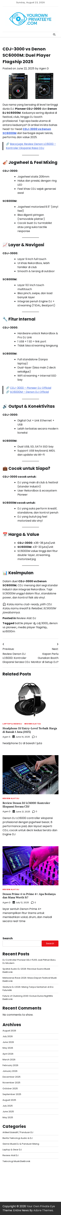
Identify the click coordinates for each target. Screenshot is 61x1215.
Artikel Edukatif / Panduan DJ (18, 1132)
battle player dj (25, 623)
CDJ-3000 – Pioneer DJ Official (30, 388)
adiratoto (9, 1178)
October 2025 (10, 1088)
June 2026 (8, 1042)
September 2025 (12, 1094)
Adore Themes (43, 1210)
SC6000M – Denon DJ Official (29, 392)
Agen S (6, 736)
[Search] (54, 34)
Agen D (44, 68)
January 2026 (10, 1071)
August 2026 (9, 1030)
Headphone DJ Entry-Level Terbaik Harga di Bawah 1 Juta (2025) (30, 730)
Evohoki (22, 1170)
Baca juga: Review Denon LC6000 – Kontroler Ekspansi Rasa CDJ (31, 146)
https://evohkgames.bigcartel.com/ (27, 1174)
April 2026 (8, 1053)
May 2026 (8, 1047)
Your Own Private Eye (41, 1206)
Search (8, 938)
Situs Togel (10, 1170)
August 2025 (9, 1100)
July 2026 (8, 1036)
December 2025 (12, 1076)
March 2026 (9, 1059)
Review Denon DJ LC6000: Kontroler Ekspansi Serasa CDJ (26, 804)
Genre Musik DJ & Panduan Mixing (21, 1143)
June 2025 (8, 1111)
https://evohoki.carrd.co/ (20, 1186)
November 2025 (11, 1082)
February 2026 (10, 1065)
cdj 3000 (42, 623)
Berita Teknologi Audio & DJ (18, 1138)
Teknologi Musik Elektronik (16, 1161)
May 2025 (8, 1117)
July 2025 (8, 1105)
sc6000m (9, 631)
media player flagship (32, 627)
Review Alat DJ (26, 618)
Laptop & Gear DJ (12, 724)
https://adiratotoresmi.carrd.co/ (24, 1182)
